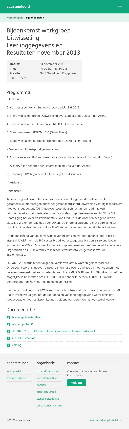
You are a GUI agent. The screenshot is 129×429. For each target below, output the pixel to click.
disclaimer (116, 420)
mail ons (76, 383)
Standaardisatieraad (48, 399)
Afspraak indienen (17, 378)
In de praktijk (14, 371)
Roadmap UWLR (22, 324)
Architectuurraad (46, 392)
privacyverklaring (99, 420)
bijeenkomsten (35, 18)
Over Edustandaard (48, 371)
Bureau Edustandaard (49, 405)
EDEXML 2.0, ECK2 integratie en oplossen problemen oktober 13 (54, 331)
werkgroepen (15, 18)
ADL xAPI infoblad (23, 338)
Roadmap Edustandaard (27, 317)
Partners (41, 385)
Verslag (16, 345)
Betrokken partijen (47, 378)
